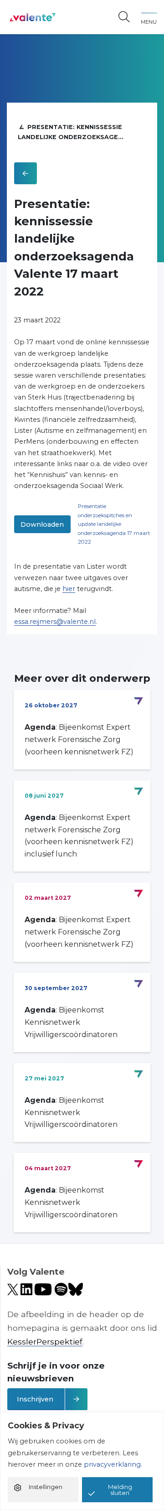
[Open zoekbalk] (124, 17)
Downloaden (42, 524)
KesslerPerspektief (44, 1341)
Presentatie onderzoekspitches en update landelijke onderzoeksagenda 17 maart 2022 (114, 524)
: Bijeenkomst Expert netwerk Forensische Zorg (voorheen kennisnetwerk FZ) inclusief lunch (79, 836)
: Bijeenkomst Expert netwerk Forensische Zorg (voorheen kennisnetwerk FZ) (79, 739)
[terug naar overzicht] (25, 173)
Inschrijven (35, 1399)
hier (68, 589)
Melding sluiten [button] (120, 1489)
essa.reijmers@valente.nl (55, 621)
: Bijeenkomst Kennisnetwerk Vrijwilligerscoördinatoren (71, 1022)
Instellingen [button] (45, 1486)
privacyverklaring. (113, 1464)
